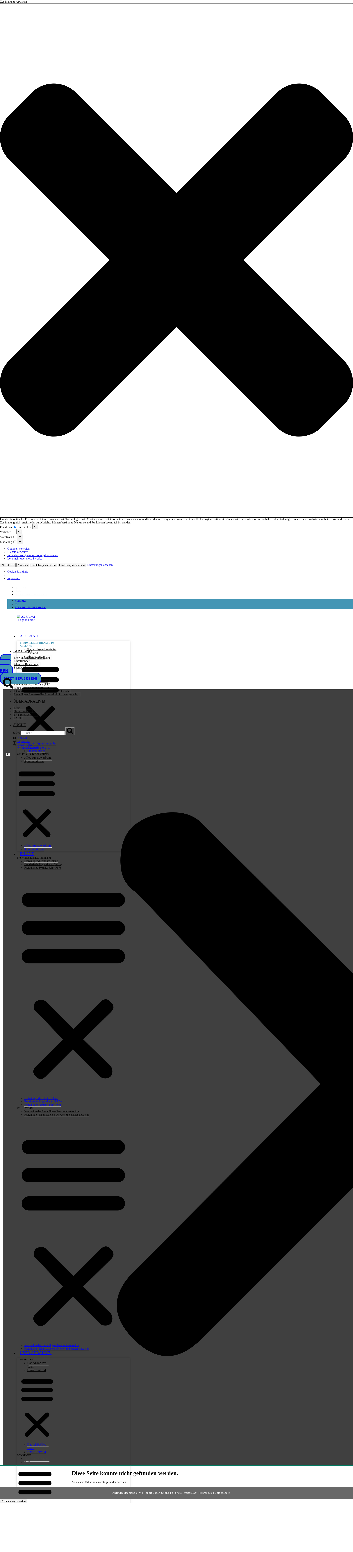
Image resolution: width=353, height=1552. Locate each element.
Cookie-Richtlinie (17, 571)
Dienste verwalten (17, 551)
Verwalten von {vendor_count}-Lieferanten (32, 555)
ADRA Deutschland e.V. (31, 594)
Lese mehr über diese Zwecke (24, 558)
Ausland (29, 636)
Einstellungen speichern (72, 565)
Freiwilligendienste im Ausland (41, 651)
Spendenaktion (22, 667)
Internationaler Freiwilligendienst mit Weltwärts (41, 691)
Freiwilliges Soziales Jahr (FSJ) (32, 684)
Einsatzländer (21, 660)
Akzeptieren (7, 565)
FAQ (18, 591)
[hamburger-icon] (175, 648)
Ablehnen (23, 565)
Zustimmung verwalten (13, 1501)
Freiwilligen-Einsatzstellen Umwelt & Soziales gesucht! (46, 694)
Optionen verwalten (18, 548)
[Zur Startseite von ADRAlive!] (26, 621)
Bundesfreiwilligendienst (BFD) (32, 687)
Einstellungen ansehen (43, 565)
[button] (176, 260)
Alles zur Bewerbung (26, 664)
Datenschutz (222, 1493)
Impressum (13, 578)
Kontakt (22, 588)
